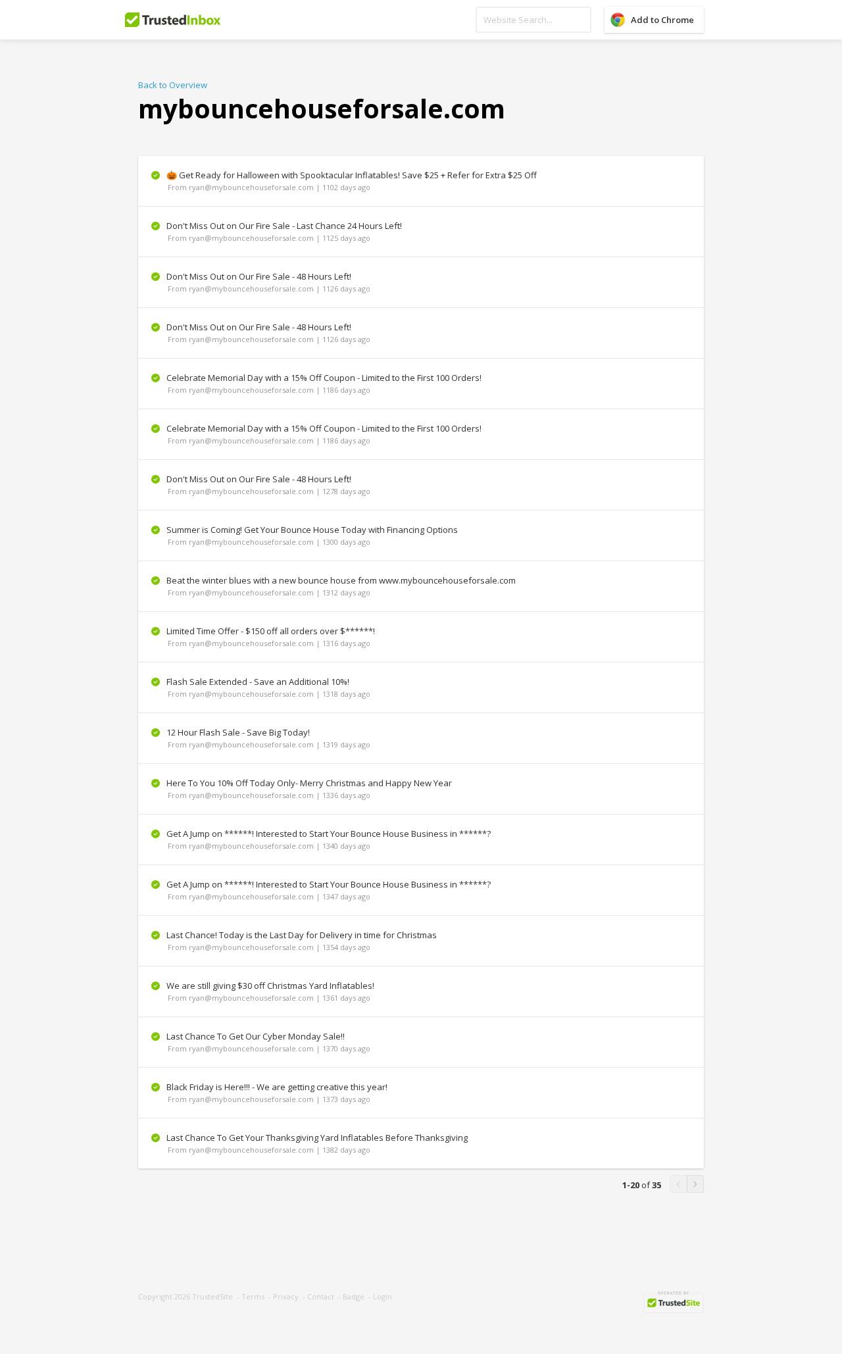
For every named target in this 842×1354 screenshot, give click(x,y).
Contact (320, 1296)
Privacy (286, 1296)
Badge (353, 1296)
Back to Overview (172, 85)
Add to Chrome (662, 20)
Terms (252, 1296)
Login (382, 1296)
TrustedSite (212, 1296)
